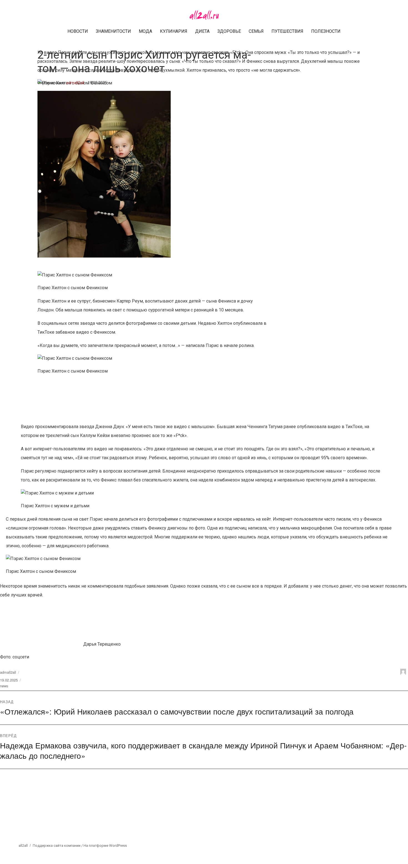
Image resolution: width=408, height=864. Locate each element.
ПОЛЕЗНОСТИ (326, 31)
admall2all (75, 83)
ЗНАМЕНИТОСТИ (113, 31)
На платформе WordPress (105, 845)
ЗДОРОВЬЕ (229, 31)
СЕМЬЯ (256, 31)
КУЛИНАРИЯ (173, 31)
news (4, 685)
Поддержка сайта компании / (58, 845)
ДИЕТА (202, 31)
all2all (23, 845)
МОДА (145, 31)
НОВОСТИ (77, 31)
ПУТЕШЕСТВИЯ (287, 31)
